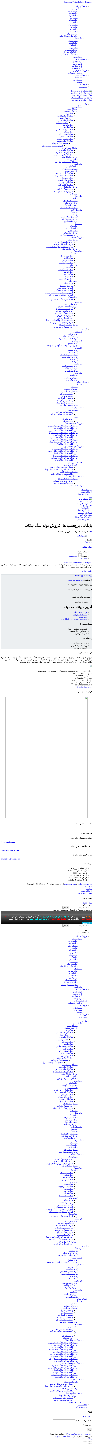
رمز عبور (87, 1425)
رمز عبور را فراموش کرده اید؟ (79, 1434)
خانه (90, 531)
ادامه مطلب (87, 571)
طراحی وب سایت (85, 884)
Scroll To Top (86, 1439)
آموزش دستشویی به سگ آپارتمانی (73, 619)
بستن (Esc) (87, 903)
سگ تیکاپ (87, 547)
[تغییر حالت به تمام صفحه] (86, 1441)
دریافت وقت (87, 923)
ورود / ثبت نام (81, 1407)
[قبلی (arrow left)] (91, 1443)
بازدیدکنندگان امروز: (79, 871)
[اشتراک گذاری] (89, 1441)
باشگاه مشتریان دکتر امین (81, 683)
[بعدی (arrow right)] (89, 1443)
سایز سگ (88, 542)
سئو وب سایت (70, 884)
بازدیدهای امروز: (80, 868)
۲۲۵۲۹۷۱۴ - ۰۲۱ (80, 673)
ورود (89, 1429)
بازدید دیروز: (82, 873)
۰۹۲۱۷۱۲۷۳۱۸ (79, 676)
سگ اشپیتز (82, 617)
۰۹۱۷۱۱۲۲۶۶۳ (79, 678)
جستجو (65, 907)
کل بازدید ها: (82, 878)
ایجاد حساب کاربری (62, 1436)
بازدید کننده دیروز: (79, 875)
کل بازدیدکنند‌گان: (80, 880)
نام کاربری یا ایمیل (84, 1420)
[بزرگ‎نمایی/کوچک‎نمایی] (84, 1441)
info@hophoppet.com (75, 580)
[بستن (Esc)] (91, 1441)
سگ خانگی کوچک (80, 615)
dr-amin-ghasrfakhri (84, 687)
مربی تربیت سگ (80, 612)
